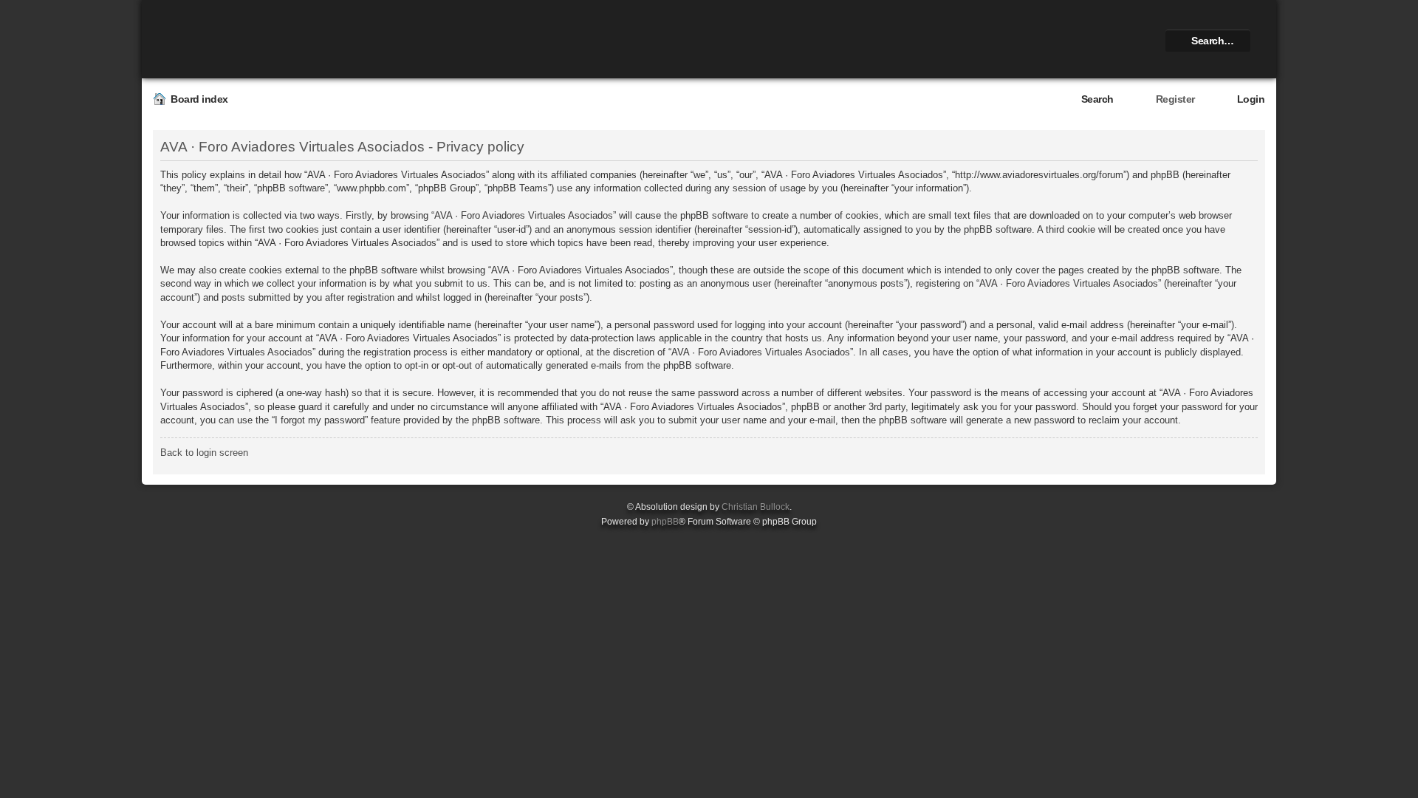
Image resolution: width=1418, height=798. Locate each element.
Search (1097, 99)
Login (1251, 99)
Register (1175, 99)
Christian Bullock (756, 507)
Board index (199, 99)
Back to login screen (204, 452)
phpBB (665, 521)
